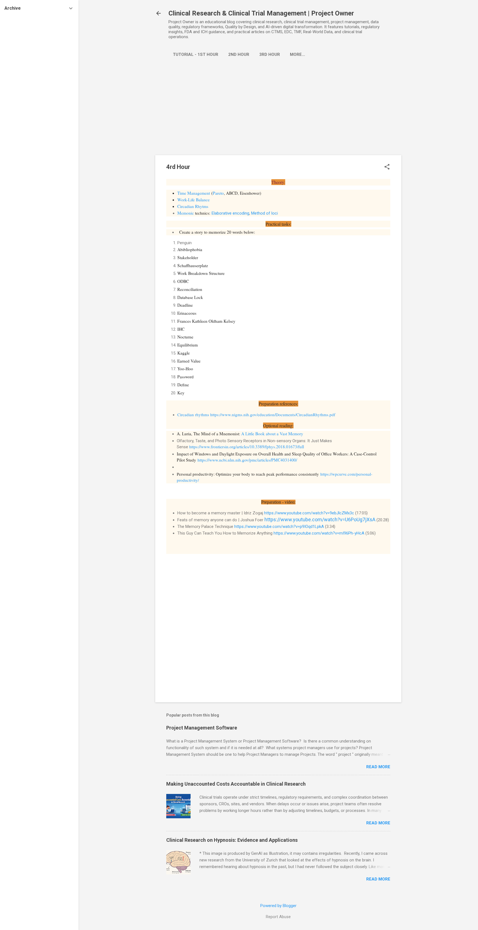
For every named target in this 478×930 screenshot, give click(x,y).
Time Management (193, 193)
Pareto (218, 193)
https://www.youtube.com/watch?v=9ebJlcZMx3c (309, 512)
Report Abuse (278, 916)
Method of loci (264, 213)
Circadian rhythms (193, 414)
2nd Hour (238, 54)
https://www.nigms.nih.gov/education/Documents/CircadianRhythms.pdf (272, 414)
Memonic (185, 213)
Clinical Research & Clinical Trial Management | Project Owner (261, 13)
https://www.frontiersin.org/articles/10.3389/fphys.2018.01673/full (246, 446)
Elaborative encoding (230, 213)
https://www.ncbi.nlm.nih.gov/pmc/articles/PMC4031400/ (247, 460)
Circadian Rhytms (192, 206)
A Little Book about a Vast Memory (272, 433)
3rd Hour (269, 54)
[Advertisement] (278, 113)
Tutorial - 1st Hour (195, 54)
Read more (378, 766)
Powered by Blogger (278, 905)
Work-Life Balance (193, 199)
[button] (387, 167)
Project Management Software (201, 728)
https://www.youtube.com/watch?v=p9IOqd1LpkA (279, 526)
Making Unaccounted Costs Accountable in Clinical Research (236, 784)
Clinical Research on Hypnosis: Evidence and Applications (232, 840)
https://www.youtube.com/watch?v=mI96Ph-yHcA (319, 533)
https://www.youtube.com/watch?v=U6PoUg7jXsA (319, 519)
